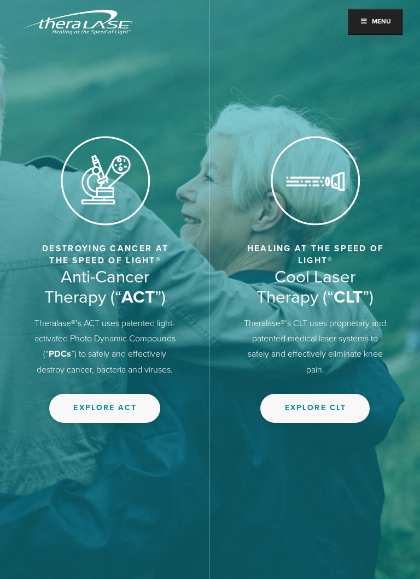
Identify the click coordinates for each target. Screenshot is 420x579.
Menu (381, 21)
